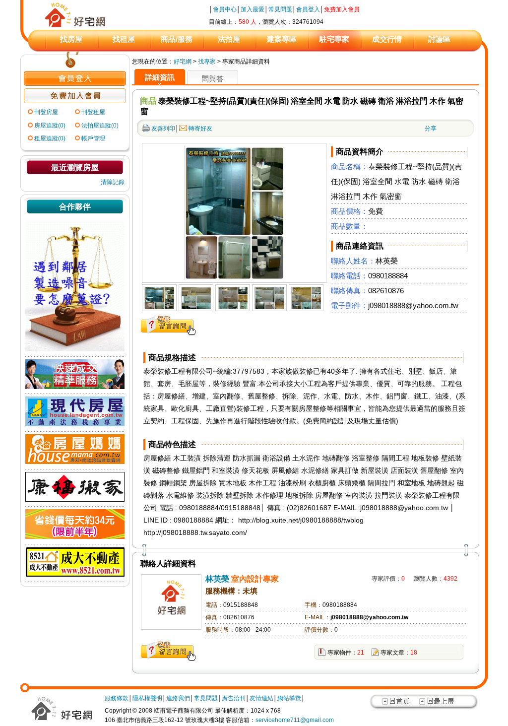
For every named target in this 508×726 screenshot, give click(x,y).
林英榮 (217, 579)
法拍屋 (229, 39)
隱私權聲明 (147, 698)
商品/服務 (176, 39)
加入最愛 (252, 9)
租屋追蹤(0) (49, 138)
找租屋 (124, 39)
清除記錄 (113, 182)
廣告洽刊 (234, 698)
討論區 (439, 39)
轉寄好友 (200, 128)
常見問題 (280, 9)
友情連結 (261, 698)
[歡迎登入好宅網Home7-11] (75, 83)
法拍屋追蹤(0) (100, 125)
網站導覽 (289, 698)
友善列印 (163, 128)
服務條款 (116, 698)
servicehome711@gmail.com (294, 720)
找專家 (207, 61)
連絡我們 (178, 698)
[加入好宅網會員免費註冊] (75, 101)
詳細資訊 (160, 77)
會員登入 (308, 9)
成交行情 (387, 39)
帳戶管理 (93, 138)
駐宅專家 (334, 39)
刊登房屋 (46, 112)
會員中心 (225, 9)
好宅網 (182, 61)
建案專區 (282, 39)
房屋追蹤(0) (49, 125)
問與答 (212, 78)
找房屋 (71, 39)
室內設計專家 (255, 579)
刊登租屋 (93, 112)
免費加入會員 (342, 9)
